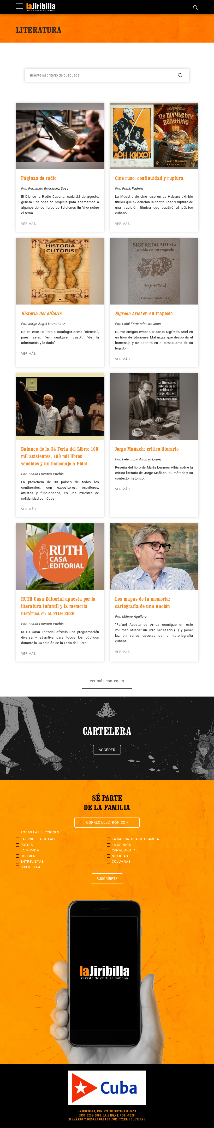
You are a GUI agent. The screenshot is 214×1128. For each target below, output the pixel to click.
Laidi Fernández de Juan (141, 324)
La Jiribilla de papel (39, 839)
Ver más (28, 224)
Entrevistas (32, 861)
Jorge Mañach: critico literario (147, 449)
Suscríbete (107, 878)
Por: (24, 188)
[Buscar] (195, 7)
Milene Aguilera (134, 616)
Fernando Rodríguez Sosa (48, 188)
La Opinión (121, 845)
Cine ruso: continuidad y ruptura (149, 178)
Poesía (27, 845)
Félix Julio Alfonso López (142, 459)
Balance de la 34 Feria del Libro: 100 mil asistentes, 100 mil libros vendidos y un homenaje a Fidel (59, 456)
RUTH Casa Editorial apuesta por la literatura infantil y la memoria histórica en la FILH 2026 (58, 606)
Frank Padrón (132, 188)
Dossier (28, 856)
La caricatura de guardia (135, 839)
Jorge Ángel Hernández (46, 324)
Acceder (107, 750)
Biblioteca (30, 867)
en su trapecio (144, 313)
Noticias (120, 856)
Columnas (121, 861)
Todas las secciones (40, 832)
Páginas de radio (39, 178)
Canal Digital (125, 850)
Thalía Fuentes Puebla (46, 474)
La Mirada (30, 850)
